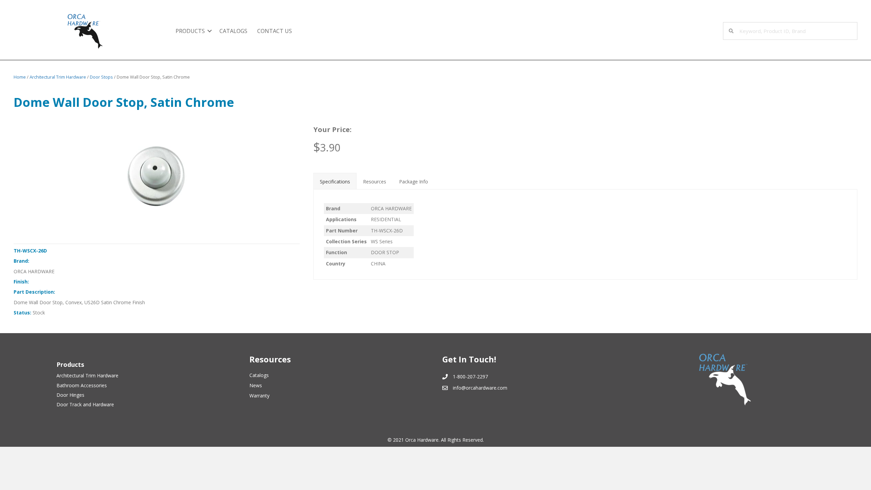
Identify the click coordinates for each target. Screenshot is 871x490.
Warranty (259, 395)
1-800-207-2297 (470, 376)
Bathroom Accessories (81, 385)
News (255, 385)
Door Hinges (70, 395)
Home (20, 77)
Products (190, 31)
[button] (209, 30)
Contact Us (274, 31)
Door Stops (101, 77)
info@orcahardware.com (480, 388)
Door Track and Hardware (85, 404)
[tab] (335, 181)
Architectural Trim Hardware (58, 77)
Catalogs (233, 31)
